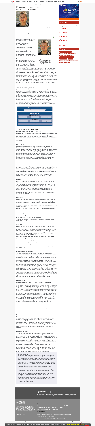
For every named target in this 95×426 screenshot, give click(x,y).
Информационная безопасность (67, 57)
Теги (38, 395)
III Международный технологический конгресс (68, 26)
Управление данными (50, 413)
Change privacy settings (70, 395)
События (24, 1)
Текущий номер (49, 1)
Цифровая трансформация (65, 51)
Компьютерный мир (43, 406)
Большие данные (73, 60)
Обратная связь (54, 394)
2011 (36, 4)
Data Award (62, 62)
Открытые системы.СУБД (59, 406)
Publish (59, 407)
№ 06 (40, 4)
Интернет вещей (63, 58)
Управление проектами (27, 33)
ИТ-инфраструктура (68, 55)
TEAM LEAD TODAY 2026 (65, 31)
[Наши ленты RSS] (81, 1)
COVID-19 (68, 62)
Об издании (61, 1)
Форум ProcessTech (64, 35)
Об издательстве (40, 394)
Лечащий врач (51, 407)
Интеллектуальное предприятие (61, 414)
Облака (61, 55)
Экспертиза (29, 1)
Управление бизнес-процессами (45, 416)
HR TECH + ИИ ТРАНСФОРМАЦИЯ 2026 (68, 43)
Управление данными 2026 (65, 39)
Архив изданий (43, 395)
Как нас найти (61, 394)
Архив (55, 1)
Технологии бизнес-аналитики (65, 413)
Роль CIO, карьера (71, 53)
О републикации (73, 394)
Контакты (67, 394)
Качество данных (47, 414)
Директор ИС (41, 407)
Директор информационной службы (26, 4)
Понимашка (54, 409)
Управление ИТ (63, 53)
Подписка (36, 1)
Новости (18, 1)
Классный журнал (43, 409)
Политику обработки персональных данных (75, 424)
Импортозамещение (64, 60)
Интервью (70, 58)
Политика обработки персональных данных (56, 395)
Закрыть (87, 424)
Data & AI (39, 414)
